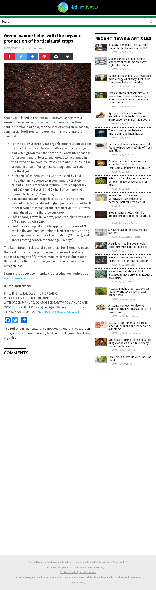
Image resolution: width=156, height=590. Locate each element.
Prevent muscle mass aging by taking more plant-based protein (128, 259)
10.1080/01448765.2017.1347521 (58, 312)
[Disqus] (47, 405)
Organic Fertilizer (77, 333)
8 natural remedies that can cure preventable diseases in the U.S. (128, 46)
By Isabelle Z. (128, 124)
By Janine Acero (129, 223)
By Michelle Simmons (132, 333)
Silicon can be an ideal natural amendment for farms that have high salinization (127, 62)
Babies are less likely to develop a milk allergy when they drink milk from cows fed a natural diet (129, 79)
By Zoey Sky (127, 52)
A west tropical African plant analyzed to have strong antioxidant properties (130, 275)
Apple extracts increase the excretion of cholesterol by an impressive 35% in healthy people (129, 116)
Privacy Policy (78, 582)
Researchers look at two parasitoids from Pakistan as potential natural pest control (126, 199)
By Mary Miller (128, 251)
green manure (23, 333)
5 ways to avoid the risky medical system (128, 231)
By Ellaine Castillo (130, 316)
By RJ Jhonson (128, 69)
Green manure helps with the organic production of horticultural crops (129, 216)
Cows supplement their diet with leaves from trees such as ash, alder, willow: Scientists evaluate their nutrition (128, 97)
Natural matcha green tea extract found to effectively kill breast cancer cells (128, 292)
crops (76, 328)
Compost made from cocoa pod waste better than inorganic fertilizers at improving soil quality (129, 164)
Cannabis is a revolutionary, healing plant (129, 358)
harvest (39, 333)
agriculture (33, 328)
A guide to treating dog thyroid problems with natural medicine (127, 245)
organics (10, 338)
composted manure (57, 328)
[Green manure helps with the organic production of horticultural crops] (78, 12)
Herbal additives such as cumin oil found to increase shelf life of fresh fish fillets (130, 148)
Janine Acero (33, 48)
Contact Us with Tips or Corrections (78, 572)
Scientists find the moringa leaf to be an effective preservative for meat (129, 182)
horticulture (55, 333)
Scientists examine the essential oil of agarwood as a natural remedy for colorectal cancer (129, 343)
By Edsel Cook (128, 206)
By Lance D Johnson (131, 237)
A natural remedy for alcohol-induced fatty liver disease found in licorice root (129, 309)
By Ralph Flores (129, 86)
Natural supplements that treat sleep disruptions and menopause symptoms (129, 326)
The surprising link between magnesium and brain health (125, 132)
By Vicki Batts (128, 364)
